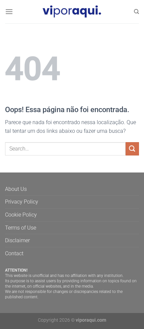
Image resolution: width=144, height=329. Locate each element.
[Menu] (9, 11)
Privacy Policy (21, 202)
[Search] (136, 11)
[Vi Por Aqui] (72, 11)
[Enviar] (132, 148)
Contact (14, 253)
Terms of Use (20, 228)
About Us (16, 189)
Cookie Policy (21, 215)
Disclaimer (17, 240)
